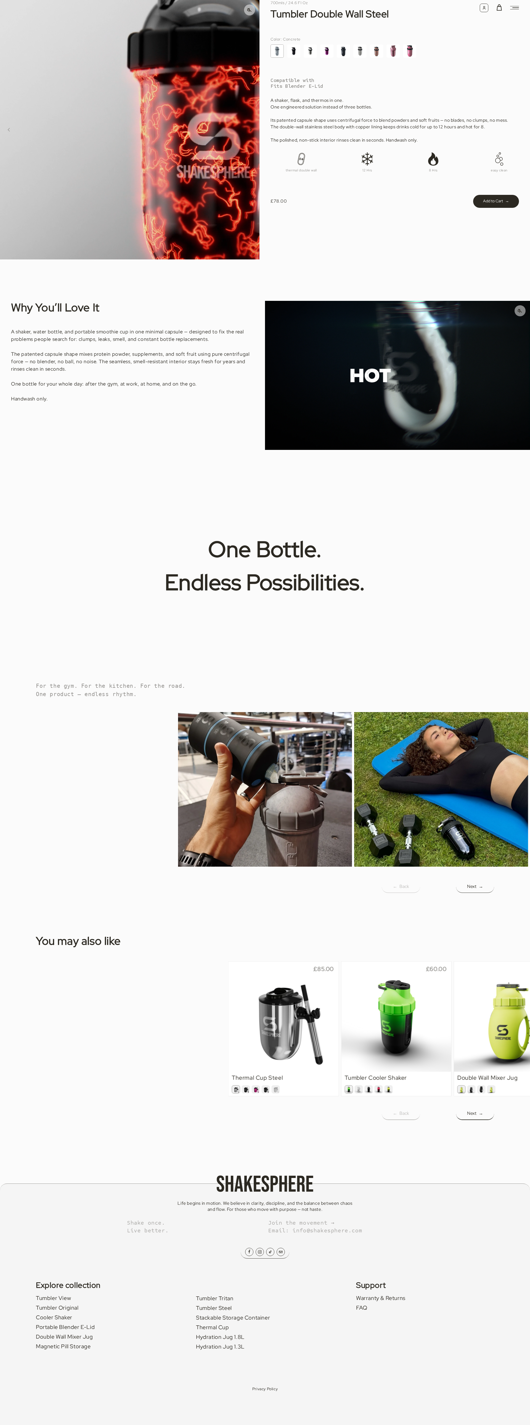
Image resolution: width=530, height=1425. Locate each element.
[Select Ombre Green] (348, 1089)
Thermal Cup (212, 1327)
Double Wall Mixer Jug (64, 1336)
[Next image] (251, 130)
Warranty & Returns (381, 1298)
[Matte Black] (343, 51)
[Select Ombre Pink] (378, 1089)
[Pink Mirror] (326, 51)
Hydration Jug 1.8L (220, 1337)
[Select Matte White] (276, 1089)
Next (475, 886)
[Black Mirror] (293, 51)
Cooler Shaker (54, 1317)
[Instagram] (260, 1252)
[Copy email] (281, 1252)
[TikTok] (270, 1252)
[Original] (360, 51)
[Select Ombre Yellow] (388, 1089)
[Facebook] (249, 1252)
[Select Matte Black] (266, 1089)
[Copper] (376, 51)
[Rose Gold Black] (409, 51)
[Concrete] (277, 51)
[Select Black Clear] (481, 1089)
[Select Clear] (358, 1089)
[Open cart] (499, 8)
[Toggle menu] (514, 7)
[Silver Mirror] (310, 51)
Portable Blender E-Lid (65, 1327)
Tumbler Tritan (214, 1298)
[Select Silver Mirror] (236, 1089)
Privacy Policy (265, 1388)
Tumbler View (53, 1298)
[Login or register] (484, 8)
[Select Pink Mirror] (256, 1089)
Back (401, 886)
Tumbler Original (57, 1307)
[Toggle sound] (520, 310)
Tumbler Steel (214, 1308)
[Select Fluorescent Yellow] (461, 1089)
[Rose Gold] (393, 51)
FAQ (361, 1307)
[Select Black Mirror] (246, 1089)
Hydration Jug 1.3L (220, 1346)
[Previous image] (9, 130)
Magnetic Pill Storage (63, 1346)
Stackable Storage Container (233, 1317)
